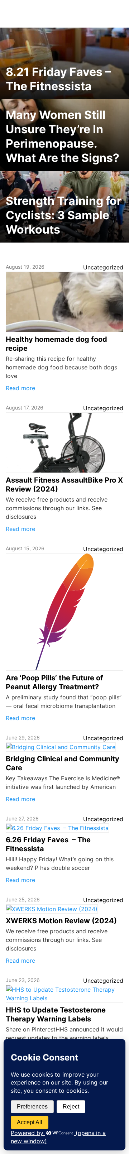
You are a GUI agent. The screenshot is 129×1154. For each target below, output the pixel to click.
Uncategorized (103, 267)
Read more (20, 388)
